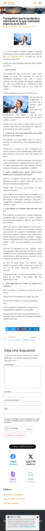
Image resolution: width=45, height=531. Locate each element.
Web (6, 408)
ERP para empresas (11, 503)
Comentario (9, 365)
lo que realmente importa (14, 57)
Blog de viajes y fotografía (14, 499)
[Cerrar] (37, 517)
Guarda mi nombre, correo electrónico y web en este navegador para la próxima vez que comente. (22, 420)
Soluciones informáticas (13, 495)
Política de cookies (29, 527)
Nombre (8, 391)
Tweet (5, 52)
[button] (35, 3)
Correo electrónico (12, 400)
